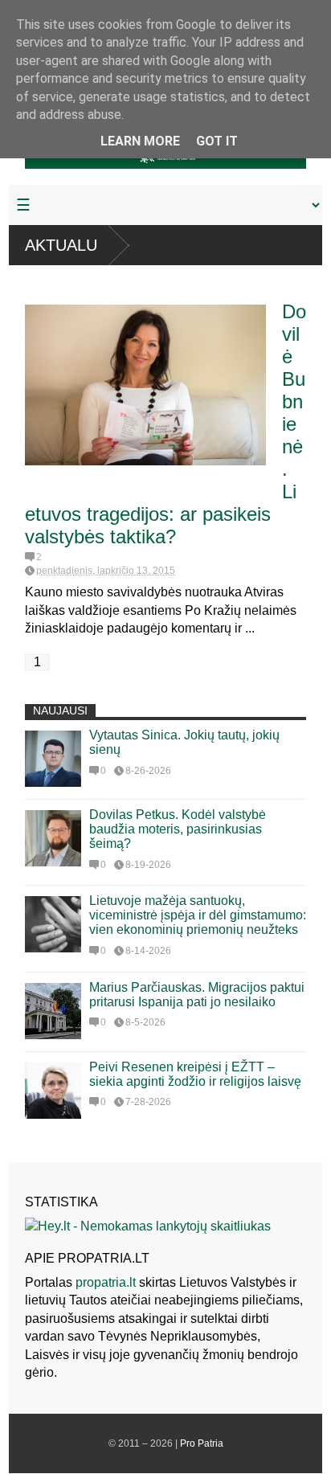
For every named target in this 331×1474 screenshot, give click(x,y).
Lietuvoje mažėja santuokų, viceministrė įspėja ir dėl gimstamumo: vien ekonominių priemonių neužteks (197, 915)
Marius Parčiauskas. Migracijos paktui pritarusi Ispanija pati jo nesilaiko (196, 995)
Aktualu (61, 245)
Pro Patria (201, 1443)
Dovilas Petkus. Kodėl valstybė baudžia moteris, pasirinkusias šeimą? (177, 829)
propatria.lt (106, 1282)
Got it (217, 141)
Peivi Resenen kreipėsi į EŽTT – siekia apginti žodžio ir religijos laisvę (195, 1074)
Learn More (140, 141)
